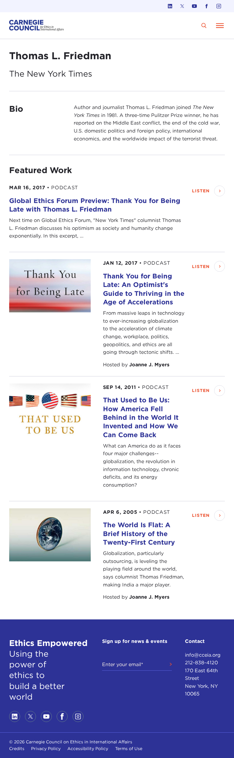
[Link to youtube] (194, 6)
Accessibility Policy (87, 748)
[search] (204, 25)
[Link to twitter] (182, 6)
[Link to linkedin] (170, 6)
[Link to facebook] (206, 6)
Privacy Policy (46, 748)
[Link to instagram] (219, 6)
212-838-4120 (201, 663)
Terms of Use (128, 748)
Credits (16, 748)
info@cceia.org (203, 655)
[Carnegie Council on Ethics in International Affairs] (36, 25)
